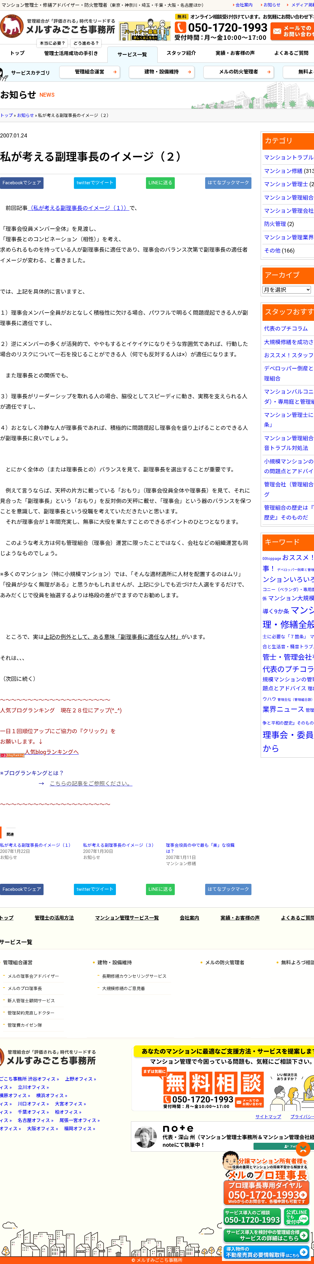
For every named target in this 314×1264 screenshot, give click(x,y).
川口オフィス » (33, 1104)
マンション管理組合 (289, 197)
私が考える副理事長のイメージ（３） (119, 845)
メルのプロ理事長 (25, 988)
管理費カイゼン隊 (25, 1025)
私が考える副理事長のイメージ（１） (36, 845)
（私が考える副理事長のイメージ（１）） (78, 208)
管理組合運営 (89, 72)
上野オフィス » (80, 1079)
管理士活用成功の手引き (71, 53)
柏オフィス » (68, 1112)
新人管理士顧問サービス (31, 1000)
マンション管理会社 (289, 211)
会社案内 (244, 4)
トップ (17, 53)
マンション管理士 (286, 184)
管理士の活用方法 (54, 918)
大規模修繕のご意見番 (123, 988)
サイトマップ (268, 1116)
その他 (272, 250)
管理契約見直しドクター (31, 1013)
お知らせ (272, 4)
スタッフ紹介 (181, 53)
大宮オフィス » (70, 1104)
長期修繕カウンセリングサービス (134, 976)
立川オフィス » (33, 1087)
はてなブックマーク (228, 183)
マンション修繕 (283, 171)
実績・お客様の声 (235, 53)
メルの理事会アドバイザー (33, 976)
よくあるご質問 (291, 53)
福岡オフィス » (79, 1128)
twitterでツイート (94, 183)
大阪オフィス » (42, 1128)
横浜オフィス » (51, 1095)
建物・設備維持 (161, 72)
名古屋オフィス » (35, 1120)
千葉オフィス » (33, 1112)
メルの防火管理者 (238, 72)
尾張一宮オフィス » (79, 1120)
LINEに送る (160, 183)
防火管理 (275, 224)
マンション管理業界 (289, 237)
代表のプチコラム (286, 328)
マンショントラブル (289, 157)
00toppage (271, 559)
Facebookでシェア (21, 183)
